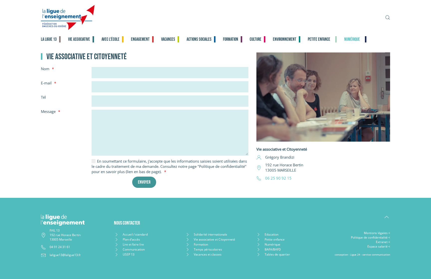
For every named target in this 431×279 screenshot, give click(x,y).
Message (48, 111)
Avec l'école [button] (110, 39)
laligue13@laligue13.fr (65, 255)
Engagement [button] (140, 39)
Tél (43, 97)
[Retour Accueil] (107, 17)
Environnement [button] (284, 39)
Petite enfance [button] (319, 39)
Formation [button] (230, 39)
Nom (45, 68)
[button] (387, 17)
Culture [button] (255, 39)
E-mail (46, 82)
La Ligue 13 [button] (49, 39)
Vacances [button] (168, 39)
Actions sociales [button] (199, 39)
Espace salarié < (378, 246)
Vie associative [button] (79, 39)
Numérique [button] (352, 39)
